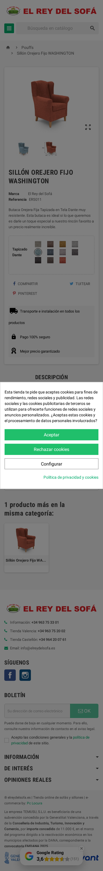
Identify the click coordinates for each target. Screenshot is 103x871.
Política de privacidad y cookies (70, 477)
